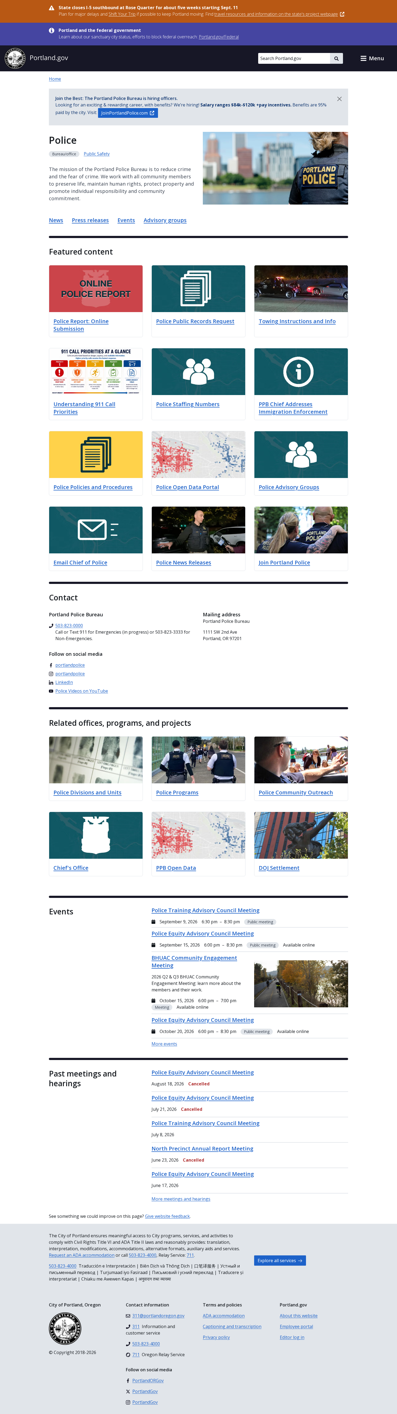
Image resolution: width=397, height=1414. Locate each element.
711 (190, 1255)
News (56, 220)
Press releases (90, 220)
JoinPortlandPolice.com (124, 113)
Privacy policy (216, 1337)
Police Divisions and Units (87, 792)
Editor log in (292, 1337)
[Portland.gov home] (36, 58)
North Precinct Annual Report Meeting (202, 1148)
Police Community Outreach (296, 792)
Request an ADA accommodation (82, 1255)
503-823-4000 (142, 1255)
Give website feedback (167, 1216)
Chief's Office (70, 867)
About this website (299, 1316)
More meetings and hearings (181, 1199)
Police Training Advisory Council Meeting (206, 1123)
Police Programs (177, 792)
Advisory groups (165, 220)
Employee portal (296, 1326)
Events (126, 220)
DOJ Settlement (279, 867)
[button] (372, 58)
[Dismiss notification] (339, 99)
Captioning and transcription (232, 1326)
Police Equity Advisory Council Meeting (203, 1072)
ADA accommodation (224, 1316)
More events (164, 1044)
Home (55, 79)
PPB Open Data (176, 867)
